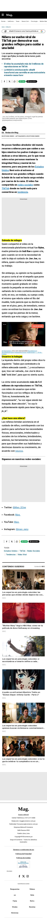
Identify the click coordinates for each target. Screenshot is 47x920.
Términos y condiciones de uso (23, 850)
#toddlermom (32, 351)
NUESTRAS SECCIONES (23, 883)
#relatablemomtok (20, 352)
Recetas (32, 907)
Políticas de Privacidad (23, 854)
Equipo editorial (23, 814)
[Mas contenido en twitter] (23, 876)
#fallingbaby (31, 352)
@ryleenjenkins (7, 351)
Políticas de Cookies (23, 858)
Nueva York (25, 21)
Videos (32, 889)
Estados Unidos (10, 551)
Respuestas (14, 889)
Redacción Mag (11, 133)
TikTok (22, 551)
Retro (32, 901)
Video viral (22, 554)
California (11, 21)
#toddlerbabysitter (8, 352)
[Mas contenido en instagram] (28, 876)
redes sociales (33, 551)
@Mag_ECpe (19, 507)
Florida (3, 21)
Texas (17, 21)
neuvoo (19, 451)
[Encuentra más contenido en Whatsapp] (14, 81)
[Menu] (4, 15)
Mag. (17, 514)
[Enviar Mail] (3, 132)
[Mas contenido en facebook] (19, 876)
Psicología (34, 21)
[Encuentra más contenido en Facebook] (4, 81)
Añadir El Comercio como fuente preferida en (23, 31)
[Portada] (23, 813)
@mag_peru (22, 529)
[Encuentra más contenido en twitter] (9, 81)
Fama (15, 901)
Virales (14, 907)
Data (32, 895)
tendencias (11, 554)
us (15, 895)
